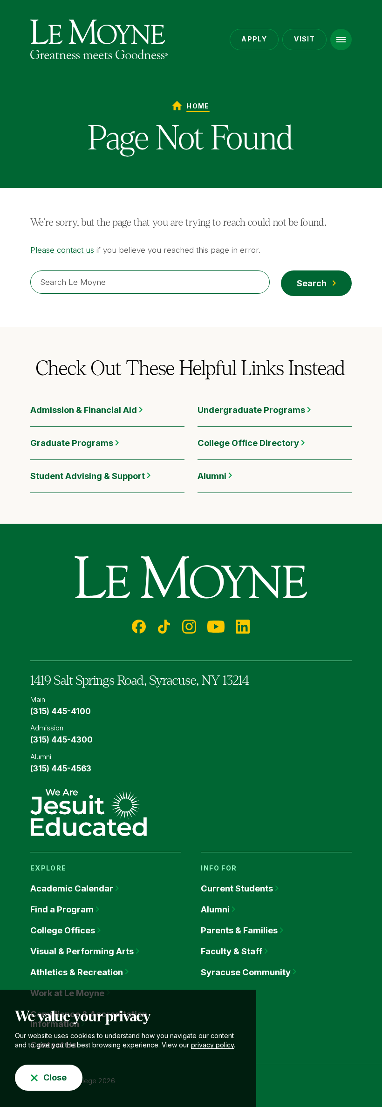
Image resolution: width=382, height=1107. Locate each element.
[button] (341, 39)
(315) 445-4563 (60, 768)
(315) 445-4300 (61, 739)
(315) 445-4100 (60, 711)
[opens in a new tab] (88, 812)
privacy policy (212, 1045)
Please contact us (62, 250)
